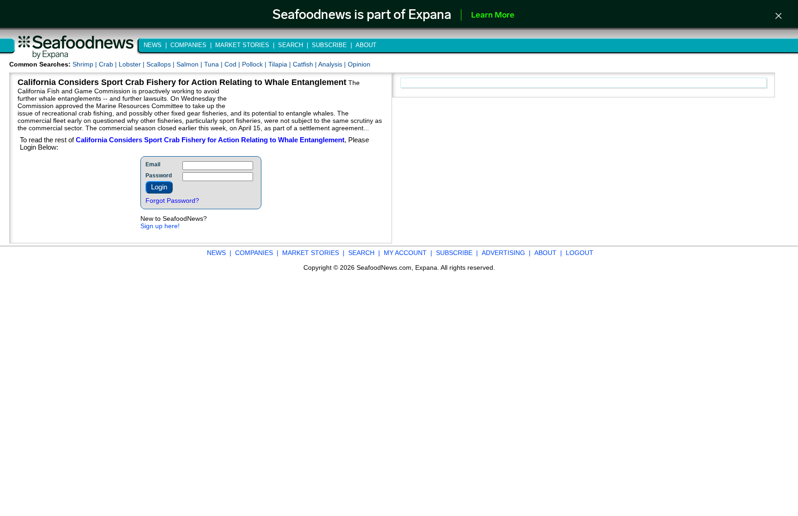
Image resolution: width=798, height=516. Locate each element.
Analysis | (333, 64)
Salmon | (190, 64)
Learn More (492, 16)
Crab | (109, 64)
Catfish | (305, 64)
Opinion (359, 64)
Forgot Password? (172, 200)
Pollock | (255, 64)
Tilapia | (280, 64)
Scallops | (161, 64)
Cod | (233, 64)
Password (158, 175)
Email (152, 164)
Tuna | (214, 64)
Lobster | (132, 64)
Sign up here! (160, 226)
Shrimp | (86, 64)
